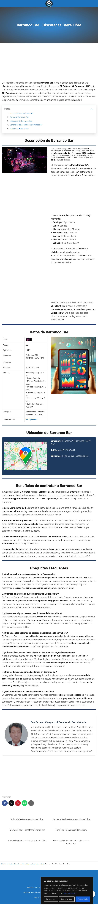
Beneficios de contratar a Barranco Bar (26, 125)
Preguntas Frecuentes (19, 128)
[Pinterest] (18, 803)
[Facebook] (5, 803)
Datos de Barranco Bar (19, 117)
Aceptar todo (83, 899)
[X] (11, 803)
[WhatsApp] (24, 803)
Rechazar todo (66, 899)
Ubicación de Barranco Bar (21, 121)
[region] (67, 890)
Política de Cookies (69, 893)
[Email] (31, 803)
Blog (36, 897)
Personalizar (51, 899)
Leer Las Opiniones (79, 456)
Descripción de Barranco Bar (22, 113)
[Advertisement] (49, 63)
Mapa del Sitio (28, 892)
